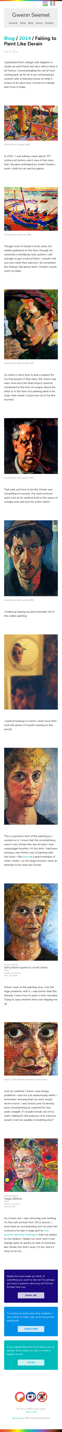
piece (26, 857)
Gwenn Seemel (31, 15)
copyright (18, 1418)
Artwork (13, 23)
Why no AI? (31, 1412)
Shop (23, 23)
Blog (30, 23)
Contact (49, 23)
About (39, 23)
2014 (25, 38)
